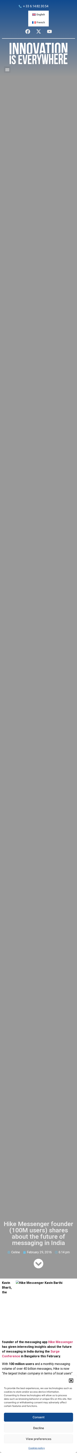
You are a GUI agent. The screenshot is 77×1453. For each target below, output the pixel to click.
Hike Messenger (60, 1342)
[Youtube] (49, 31)
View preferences (38, 1439)
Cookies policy (36, 1447)
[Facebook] (28, 31)
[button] (71, 1381)
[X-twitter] (38, 31)
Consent (39, 1417)
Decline (38, 1428)
